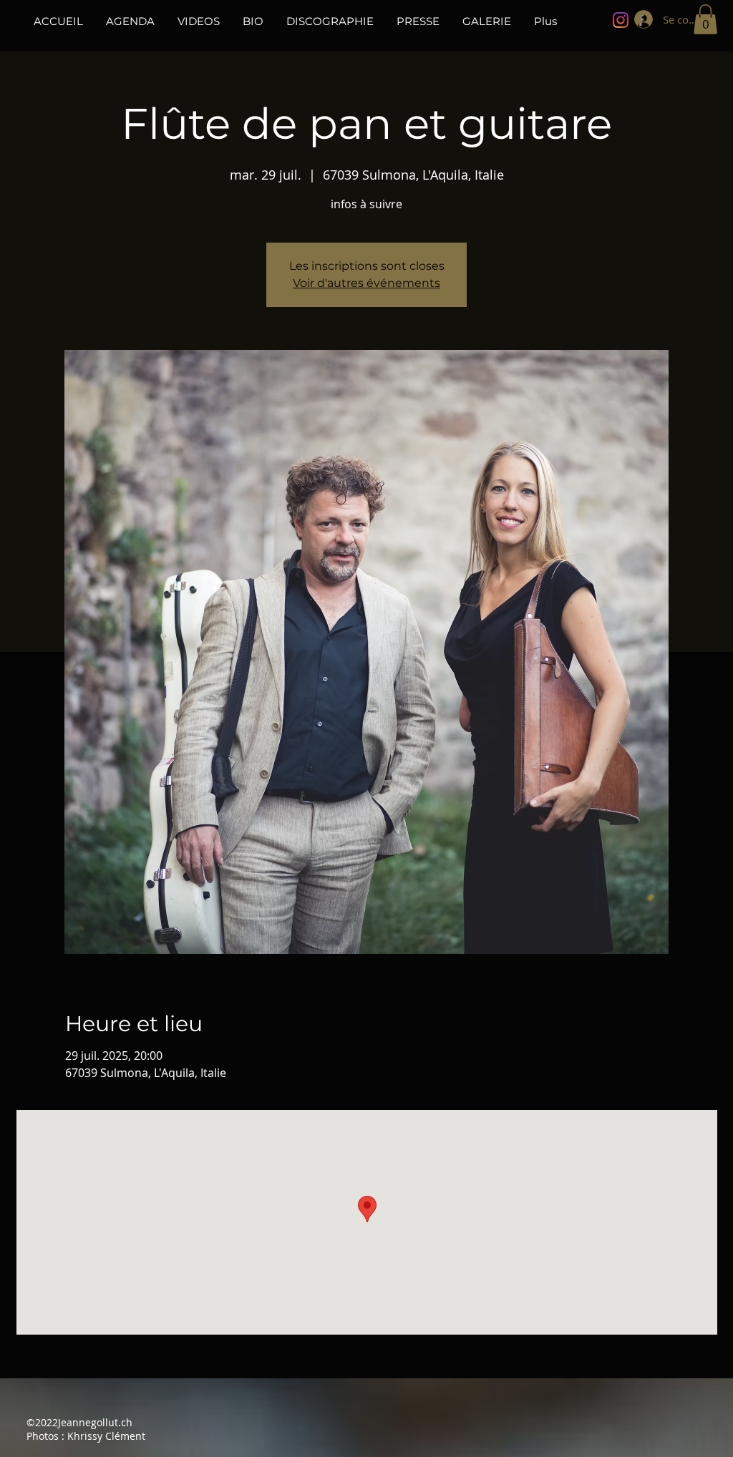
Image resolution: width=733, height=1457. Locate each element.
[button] (705, 19)
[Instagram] (620, 20)
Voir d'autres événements (366, 283)
